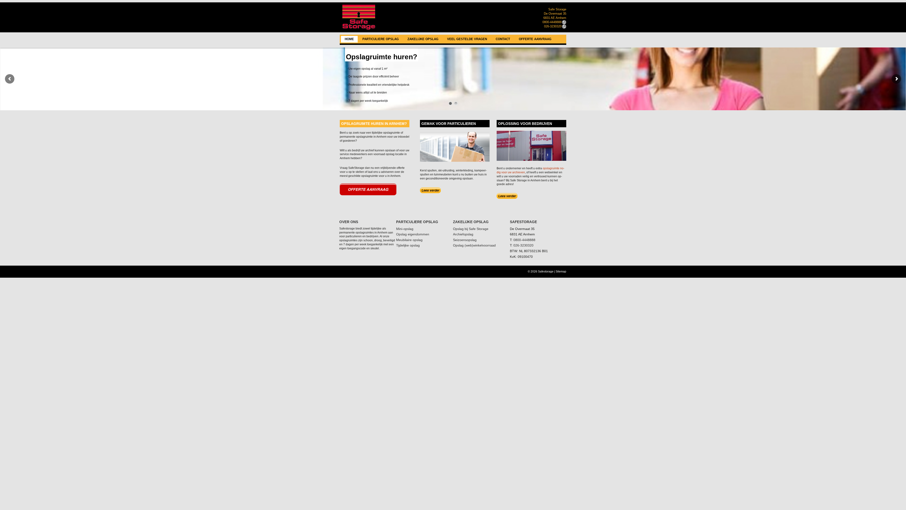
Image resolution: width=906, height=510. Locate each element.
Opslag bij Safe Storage (470, 229)
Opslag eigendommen (412, 234)
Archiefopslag (463, 234)
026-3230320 (523, 245)
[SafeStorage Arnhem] (453, 3)
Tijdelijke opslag (408, 245)
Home (349, 39)
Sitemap (561, 271)
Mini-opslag (404, 229)
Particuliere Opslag (380, 39)
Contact (503, 39)
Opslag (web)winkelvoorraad (474, 245)
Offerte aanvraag (535, 39)
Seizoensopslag (465, 240)
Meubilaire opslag (409, 240)
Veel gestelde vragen (467, 39)
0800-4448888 (524, 240)
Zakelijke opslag (422, 39)
